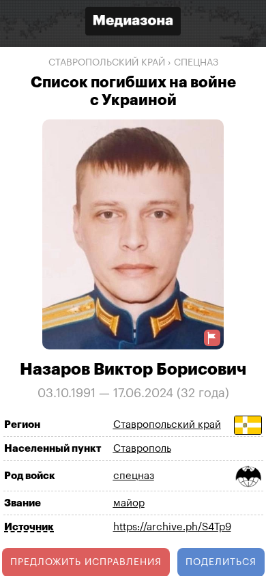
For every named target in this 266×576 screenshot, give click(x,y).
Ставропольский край (106, 63)
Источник (29, 527)
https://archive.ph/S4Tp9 (172, 527)
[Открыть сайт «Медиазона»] (133, 23)
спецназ (196, 63)
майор (129, 503)
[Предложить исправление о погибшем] (212, 338)
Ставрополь (142, 449)
